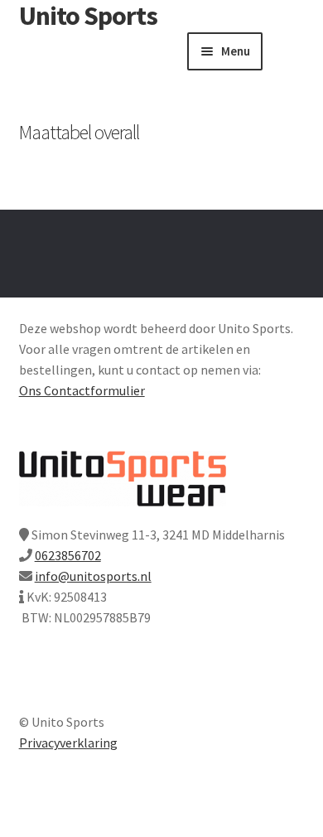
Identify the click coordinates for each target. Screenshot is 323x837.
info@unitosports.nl (93, 576)
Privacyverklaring (68, 742)
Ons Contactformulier (82, 390)
